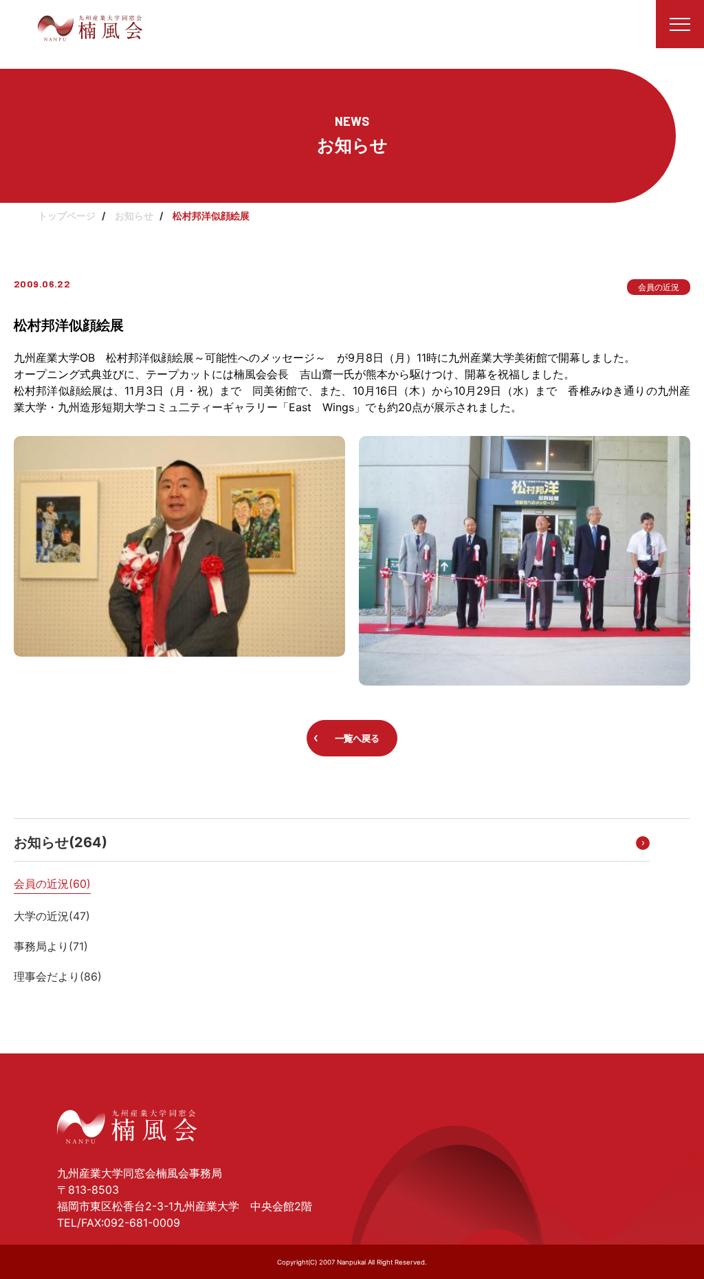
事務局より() (51, 946)
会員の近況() (52, 883)
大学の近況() (52, 916)
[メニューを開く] (680, 24)
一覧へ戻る (357, 738)
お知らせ (134, 215)
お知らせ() (60, 842)
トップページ (67, 215)
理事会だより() (58, 976)
